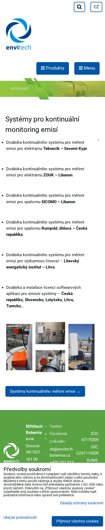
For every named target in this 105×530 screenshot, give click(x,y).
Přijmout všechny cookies (77, 521)
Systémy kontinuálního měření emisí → (45, 391)
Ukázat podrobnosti (20, 518)
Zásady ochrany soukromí (81, 503)
